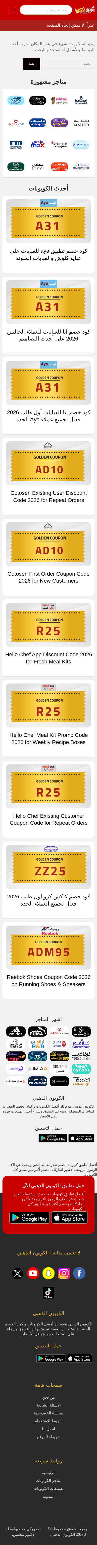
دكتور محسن (23, 1534)
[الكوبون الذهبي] (85, 10)
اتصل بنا (48, 1429)
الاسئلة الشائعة (48, 1405)
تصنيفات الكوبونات (48, 1488)
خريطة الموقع (48, 1437)
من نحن (48, 1397)
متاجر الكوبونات (48, 1480)
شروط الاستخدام (48, 1421)
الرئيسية (48, 1473)
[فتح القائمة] (11, 9)
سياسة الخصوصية (48, 1413)
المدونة (48, 1496)
